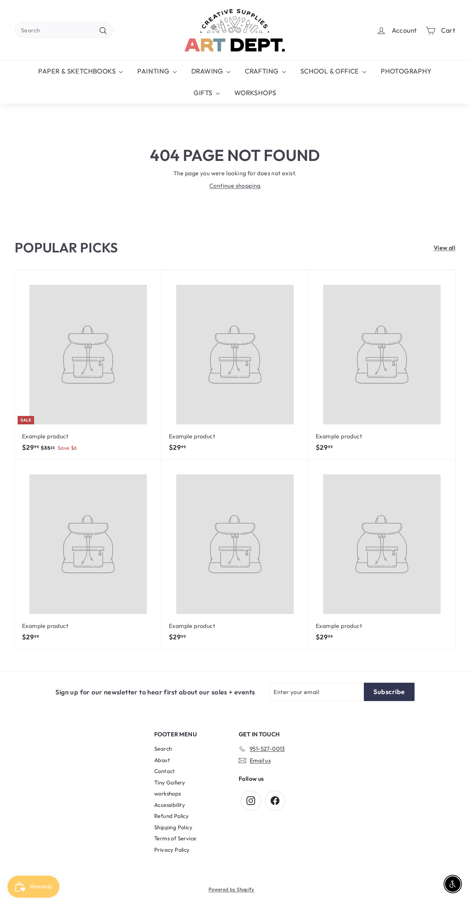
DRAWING (208, 71)
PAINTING (154, 71)
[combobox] (64, 30)
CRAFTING (262, 71)
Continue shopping (235, 185)
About (162, 760)
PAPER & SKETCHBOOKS (77, 71)
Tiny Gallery (169, 782)
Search (163, 748)
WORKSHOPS (255, 93)
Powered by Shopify (231, 889)
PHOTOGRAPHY (406, 71)
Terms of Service (175, 838)
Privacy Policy (172, 849)
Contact (164, 771)
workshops (167, 793)
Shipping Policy (173, 827)
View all (444, 247)
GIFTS (204, 93)
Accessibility (169, 804)
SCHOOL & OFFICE (330, 71)
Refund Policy (171, 815)
